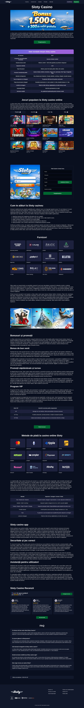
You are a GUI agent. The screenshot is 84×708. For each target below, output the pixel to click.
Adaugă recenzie (66, 593)
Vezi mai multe (42, 617)
